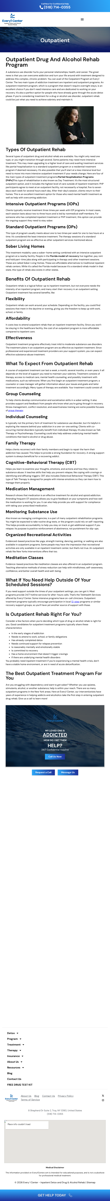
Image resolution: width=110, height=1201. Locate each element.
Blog (9, 1073)
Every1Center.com (40, 1172)
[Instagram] (103, 1100)
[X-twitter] (103, 1095)
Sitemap (91, 1182)
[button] (82, 19)
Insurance (13, 1056)
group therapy (15, 410)
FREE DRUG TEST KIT (20, 1084)
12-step (75, 601)
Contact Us (14, 1079)
